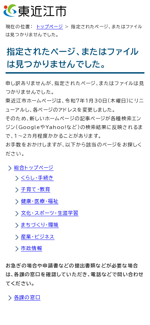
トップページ (50, 26)
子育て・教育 (35, 189)
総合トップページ (34, 167)
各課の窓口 (27, 297)
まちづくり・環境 (40, 224)
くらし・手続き (37, 177)
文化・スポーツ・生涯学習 (49, 213)
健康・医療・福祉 (40, 201)
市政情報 (31, 248)
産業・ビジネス (37, 236)
